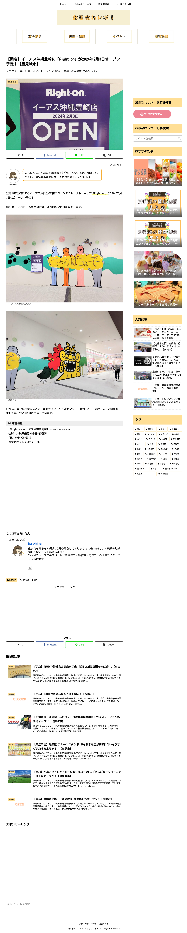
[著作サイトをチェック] (30, 568)
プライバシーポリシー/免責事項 (93, 924)
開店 (35, 580)
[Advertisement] (64, 610)
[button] (109, 155)
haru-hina (34, 543)
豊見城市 (25, 580)
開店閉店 (12, 580)
